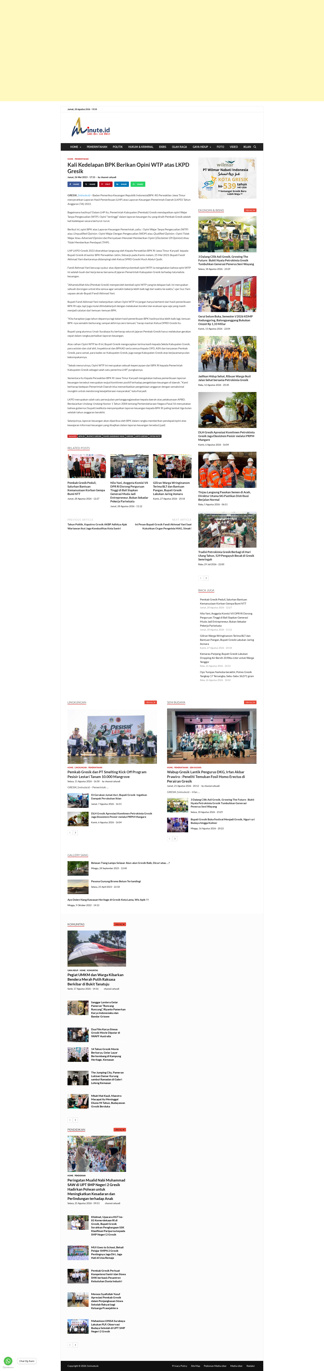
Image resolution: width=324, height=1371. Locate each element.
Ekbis (162, 146)
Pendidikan (80, 1176)
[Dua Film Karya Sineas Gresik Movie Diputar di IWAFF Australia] (78, 1029)
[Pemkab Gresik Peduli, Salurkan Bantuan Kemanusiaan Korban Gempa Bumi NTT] (87, 467)
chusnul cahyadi (108, 177)
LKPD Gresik (141, 436)
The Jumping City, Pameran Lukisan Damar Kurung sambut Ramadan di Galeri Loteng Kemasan (107, 1077)
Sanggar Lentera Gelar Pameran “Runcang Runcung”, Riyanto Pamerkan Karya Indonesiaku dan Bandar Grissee (108, 1009)
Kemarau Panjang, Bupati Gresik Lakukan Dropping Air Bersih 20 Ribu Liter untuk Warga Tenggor (227, 657)
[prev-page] (200, 578)
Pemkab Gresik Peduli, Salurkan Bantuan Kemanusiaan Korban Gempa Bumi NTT (86, 488)
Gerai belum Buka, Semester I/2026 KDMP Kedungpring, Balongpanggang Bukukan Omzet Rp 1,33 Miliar (225, 320)
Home (74, 146)
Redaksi (251, 1365)
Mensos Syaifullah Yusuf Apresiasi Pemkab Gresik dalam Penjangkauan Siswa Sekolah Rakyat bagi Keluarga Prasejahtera (107, 1301)
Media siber (236, 1365)
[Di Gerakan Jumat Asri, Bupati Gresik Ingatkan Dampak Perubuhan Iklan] (78, 795)
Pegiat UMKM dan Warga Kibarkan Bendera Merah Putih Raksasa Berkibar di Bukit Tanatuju (96, 979)
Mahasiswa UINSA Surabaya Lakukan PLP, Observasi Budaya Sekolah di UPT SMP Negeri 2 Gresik (108, 1326)
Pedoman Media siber (215, 1365)
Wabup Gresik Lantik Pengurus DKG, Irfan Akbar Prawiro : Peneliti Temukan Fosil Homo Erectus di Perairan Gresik (206, 776)
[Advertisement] (101, 50)
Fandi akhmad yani (113, 436)
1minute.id (83, 195)
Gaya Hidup (200, 146)
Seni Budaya (195, 768)
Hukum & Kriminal (140, 146)
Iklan (247, 146)
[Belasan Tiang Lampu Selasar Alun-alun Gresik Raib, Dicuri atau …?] (78, 863)
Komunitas (92, 970)
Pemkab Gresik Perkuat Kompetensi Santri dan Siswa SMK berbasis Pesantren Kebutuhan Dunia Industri (108, 1276)
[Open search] (254, 147)
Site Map (195, 1365)
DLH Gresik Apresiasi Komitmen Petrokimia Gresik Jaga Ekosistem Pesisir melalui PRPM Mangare (226, 436)
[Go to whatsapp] (8, 1361)
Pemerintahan (97, 146)
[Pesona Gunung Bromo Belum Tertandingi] (78, 881)
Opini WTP (155, 436)
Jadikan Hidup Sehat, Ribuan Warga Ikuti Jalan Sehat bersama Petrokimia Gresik (224, 378)
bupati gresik (94, 436)
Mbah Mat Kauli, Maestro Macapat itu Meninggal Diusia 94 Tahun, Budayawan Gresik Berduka (108, 1101)
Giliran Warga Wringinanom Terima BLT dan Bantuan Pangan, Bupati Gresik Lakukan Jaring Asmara (171, 488)
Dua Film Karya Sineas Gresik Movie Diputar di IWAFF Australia (105, 1033)
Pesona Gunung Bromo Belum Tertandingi (116, 881)
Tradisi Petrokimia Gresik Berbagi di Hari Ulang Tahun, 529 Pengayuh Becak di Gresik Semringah (226, 555)
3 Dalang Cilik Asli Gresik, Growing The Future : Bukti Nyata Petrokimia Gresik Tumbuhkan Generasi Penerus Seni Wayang (226, 260)
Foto (220, 146)
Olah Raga (179, 146)
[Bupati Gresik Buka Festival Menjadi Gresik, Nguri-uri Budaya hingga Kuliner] (177, 819)
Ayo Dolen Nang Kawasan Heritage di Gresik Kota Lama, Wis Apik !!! (109, 899)
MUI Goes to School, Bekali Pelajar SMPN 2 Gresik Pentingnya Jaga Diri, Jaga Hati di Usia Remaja (107, 1252)
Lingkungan (81, 768)
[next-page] (206, 578)
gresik (129, 436)
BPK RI (81, 436)
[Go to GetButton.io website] (8, 1367)
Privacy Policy (179, 1365)
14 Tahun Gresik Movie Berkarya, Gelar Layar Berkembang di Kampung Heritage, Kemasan (106, 1054)
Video (234, 146)
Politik (118, 146)
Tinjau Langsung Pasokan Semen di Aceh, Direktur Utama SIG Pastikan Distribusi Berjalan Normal (224, 495)
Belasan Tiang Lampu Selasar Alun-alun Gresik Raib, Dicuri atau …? (130, 862)
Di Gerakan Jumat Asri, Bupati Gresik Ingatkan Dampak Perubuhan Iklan (119, 796)
